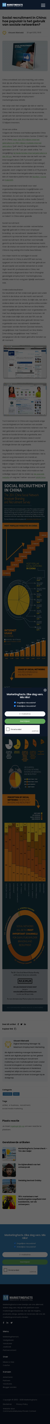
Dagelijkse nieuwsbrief (26, 703)
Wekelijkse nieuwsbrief (26, 706)
